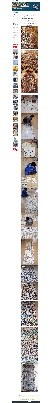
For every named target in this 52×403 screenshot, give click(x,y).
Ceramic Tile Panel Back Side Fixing (30, 396)
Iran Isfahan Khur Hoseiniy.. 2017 (15, 34)
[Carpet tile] (15, 90)
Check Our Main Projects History (15, 25)
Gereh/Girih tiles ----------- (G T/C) (15, 19)
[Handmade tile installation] (15, 107)
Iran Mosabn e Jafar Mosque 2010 (15, 29)
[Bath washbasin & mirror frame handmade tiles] (15, 132)
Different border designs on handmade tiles (23, 399)
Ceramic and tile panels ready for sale (23, 396)
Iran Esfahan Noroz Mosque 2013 (15, 30)
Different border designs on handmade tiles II (31, 399)
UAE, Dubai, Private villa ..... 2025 (15, 42)
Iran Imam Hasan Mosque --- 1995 (15, 27)
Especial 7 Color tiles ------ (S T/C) (15, 16)
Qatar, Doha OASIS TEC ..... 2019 (15, 35)
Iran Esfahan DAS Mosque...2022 (15, 37)
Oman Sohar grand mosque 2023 (15, 39)
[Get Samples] (15, 125)
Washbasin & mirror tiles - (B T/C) (15, 21)
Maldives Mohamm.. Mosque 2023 (15, 40)
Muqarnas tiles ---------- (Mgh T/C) (15, 17)
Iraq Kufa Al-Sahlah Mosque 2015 (15, 32)
